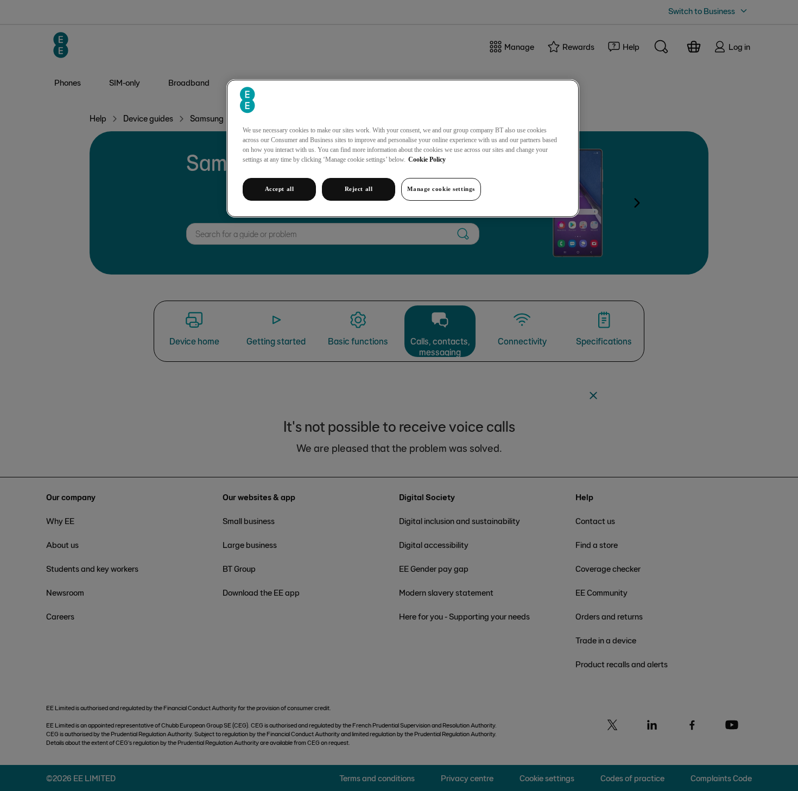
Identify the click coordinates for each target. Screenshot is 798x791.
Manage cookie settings (441, 189)
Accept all (279, 189)
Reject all (359, 189)
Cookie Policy (427, 159)
